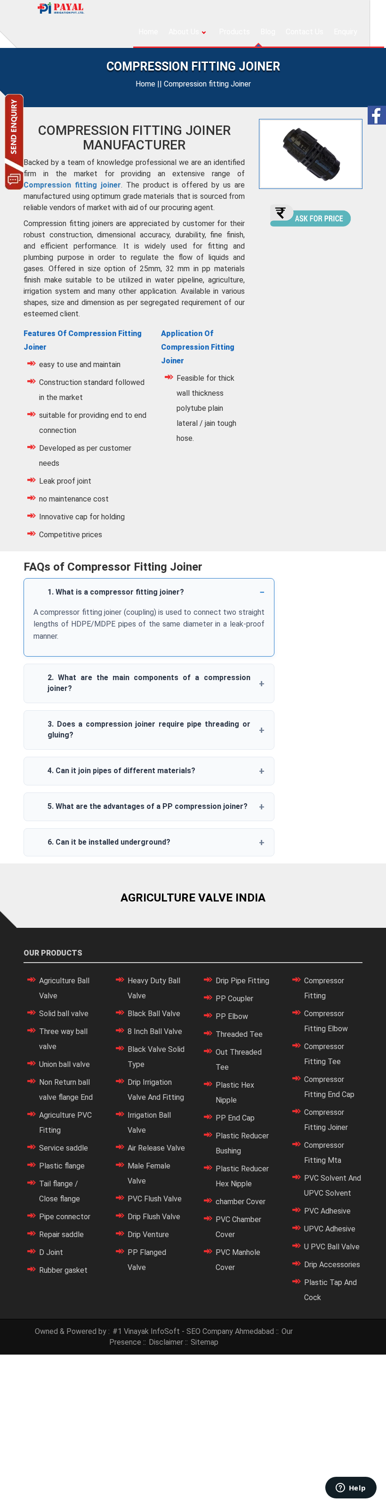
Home (148, 31)
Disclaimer (166, 1342)
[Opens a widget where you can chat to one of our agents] (351, 1488)
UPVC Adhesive (329, 1228)
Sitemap (204, 1342)
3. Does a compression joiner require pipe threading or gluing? (149, 729)
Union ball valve (64, 1064)
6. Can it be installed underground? (109, 842)
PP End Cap (235, 1117)
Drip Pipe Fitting (242, 980)
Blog (267, 31)
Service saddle (63, 1148)
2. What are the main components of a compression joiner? (149, 683)
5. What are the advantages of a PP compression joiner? (148, 806)
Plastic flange (62, 1165)
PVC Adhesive (327, 1211)
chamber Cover (240, 1201)
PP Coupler (234, 998)
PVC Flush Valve (155, 1198)
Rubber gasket (63, 1270)
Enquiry (345, 31)
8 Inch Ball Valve (155, 1031)
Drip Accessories (332, 1264)
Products (234, 31)
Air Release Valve (156, 1148)
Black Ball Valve (154, 1013)
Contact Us (304, 31)
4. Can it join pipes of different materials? (121, 770)
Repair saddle (61, 1234)
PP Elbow (232, 1016)
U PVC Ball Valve (332, 1246)
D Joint (51, 1252)
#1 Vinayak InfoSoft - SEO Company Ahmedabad (193, 1331)
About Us (184, 31)
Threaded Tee (239, 1034)
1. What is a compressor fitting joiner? (116, 592)
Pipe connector (64, 1216)
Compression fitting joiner (72, 184)
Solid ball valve (63, 1013)
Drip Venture (148, 1234)
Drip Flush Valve (154, 1216)
